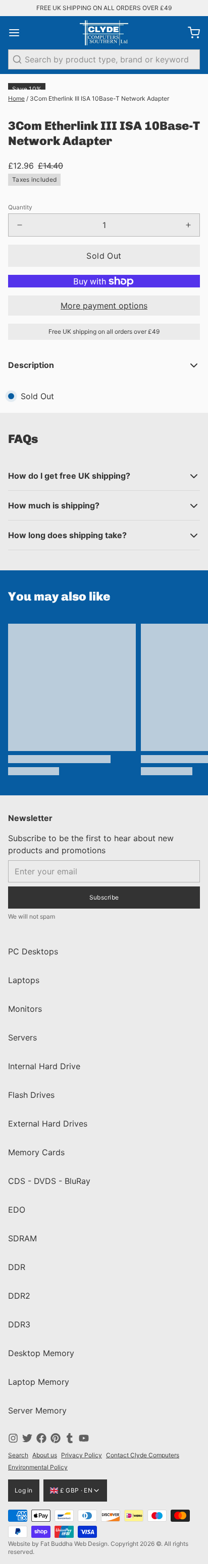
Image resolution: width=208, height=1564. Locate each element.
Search (18, 1455)
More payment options (104, 306)
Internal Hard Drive (44, 1066)
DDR (16, 1267)
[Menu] (18, 33)
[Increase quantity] (188, 225)
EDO (16, 1210)
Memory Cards (36, 1152)
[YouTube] (84, 1438)
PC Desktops (33, 951)
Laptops (23, 980)
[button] (104, 256)
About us (44, 1455)
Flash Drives (31, 1095)
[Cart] (190, 33)
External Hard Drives (47, 1124)
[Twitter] (27, 1438)
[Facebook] (41, 1438)
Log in (24, 1490)
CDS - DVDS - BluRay (49, 1181)
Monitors (25, 1009)
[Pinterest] (55, 1438)
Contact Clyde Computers (142, 1455)
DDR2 (19, 1296)
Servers (22, 1037)
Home (16, 98)
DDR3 (19, 1324)
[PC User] (104, 32)
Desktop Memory (41, 1353)
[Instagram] (13, 1438)
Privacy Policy (81, 1455)
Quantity (20, 207)
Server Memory (37, 1410)
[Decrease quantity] (20, 225)
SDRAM (22, 1238)
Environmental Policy (38, 1467)
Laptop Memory (38, 1382)
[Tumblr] (70, 1438)
